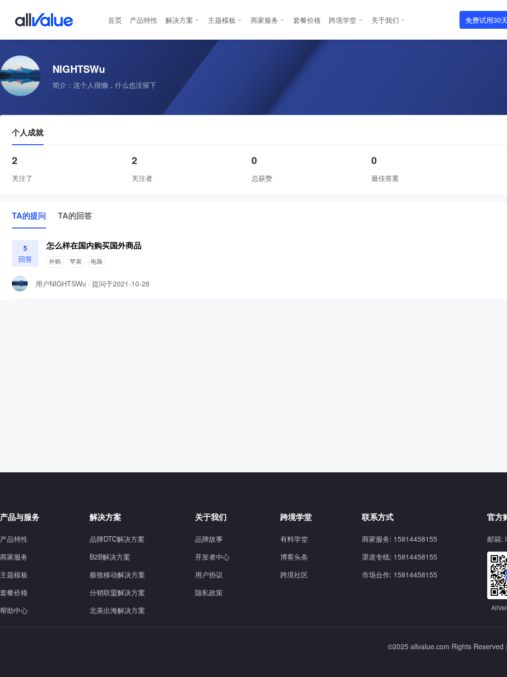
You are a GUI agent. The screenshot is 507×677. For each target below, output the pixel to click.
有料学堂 (294, 539)
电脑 (96, 261)
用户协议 (209, 574)
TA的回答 (75, 215)
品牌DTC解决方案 (117, 539)
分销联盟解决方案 (117, 592)
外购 (55, 261)
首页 (115, 20)
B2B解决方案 (110, 557)
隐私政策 (209, 592)
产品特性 (143, 20)
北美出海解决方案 (117, 610)
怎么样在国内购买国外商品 (94, 245)
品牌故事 (209, 539)
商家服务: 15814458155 (399, 539)
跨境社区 (294, 574)
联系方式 (378, 517)
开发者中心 (212, 557)
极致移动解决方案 (117, 574)
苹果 (76, 261)
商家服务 (264, 20)
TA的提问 (29, 215)
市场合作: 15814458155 (399, 574)
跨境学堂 (342, 20)
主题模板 (222, 20)
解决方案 (179, 20)
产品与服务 (20, 517)
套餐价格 (307, 20)
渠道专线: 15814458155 (399, 557)
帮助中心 (14, 610)
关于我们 (385, 20)
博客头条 (294, 557)
